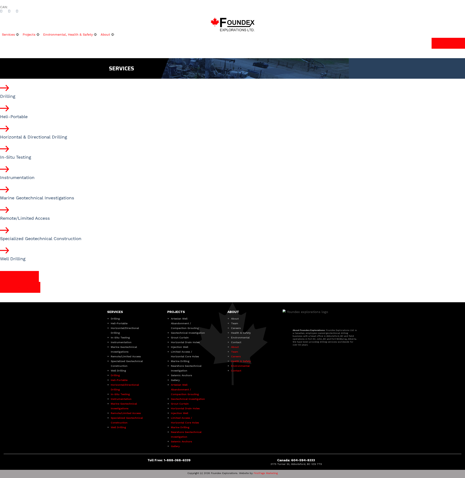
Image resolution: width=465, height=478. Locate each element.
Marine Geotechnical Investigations (124, 349)
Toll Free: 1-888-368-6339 (169, 460)
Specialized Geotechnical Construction (127, 363)
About (235, 318)
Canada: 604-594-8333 (296, 460)
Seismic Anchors (181, 375)
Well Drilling (118, 370)
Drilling (115, 318)
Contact (236, 342)
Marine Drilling (180, 361)
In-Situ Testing (120, 337)
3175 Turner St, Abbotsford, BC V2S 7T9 (296, 464)
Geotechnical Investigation (188, 332)
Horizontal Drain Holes (185, 342)
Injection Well (179, 347)
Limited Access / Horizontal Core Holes (185, 354)
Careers (236, 328)
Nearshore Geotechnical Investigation (186, 368)
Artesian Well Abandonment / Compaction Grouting (185, 323)
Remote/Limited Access (126, 356)
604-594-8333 (21, 7)
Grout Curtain (180, 337)
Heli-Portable (119, 323)
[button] (10, 34)
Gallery (175, 380)
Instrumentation (121, 342)
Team (234, 323)
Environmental (240, 337)
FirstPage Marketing (266, 473)
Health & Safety (241, 332)
